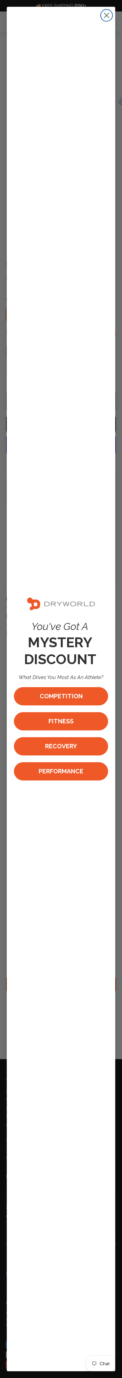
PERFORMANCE (61, 771)
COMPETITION (61, 696)
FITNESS (61, 721)
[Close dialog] (107, 15)
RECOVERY (61, 746)
